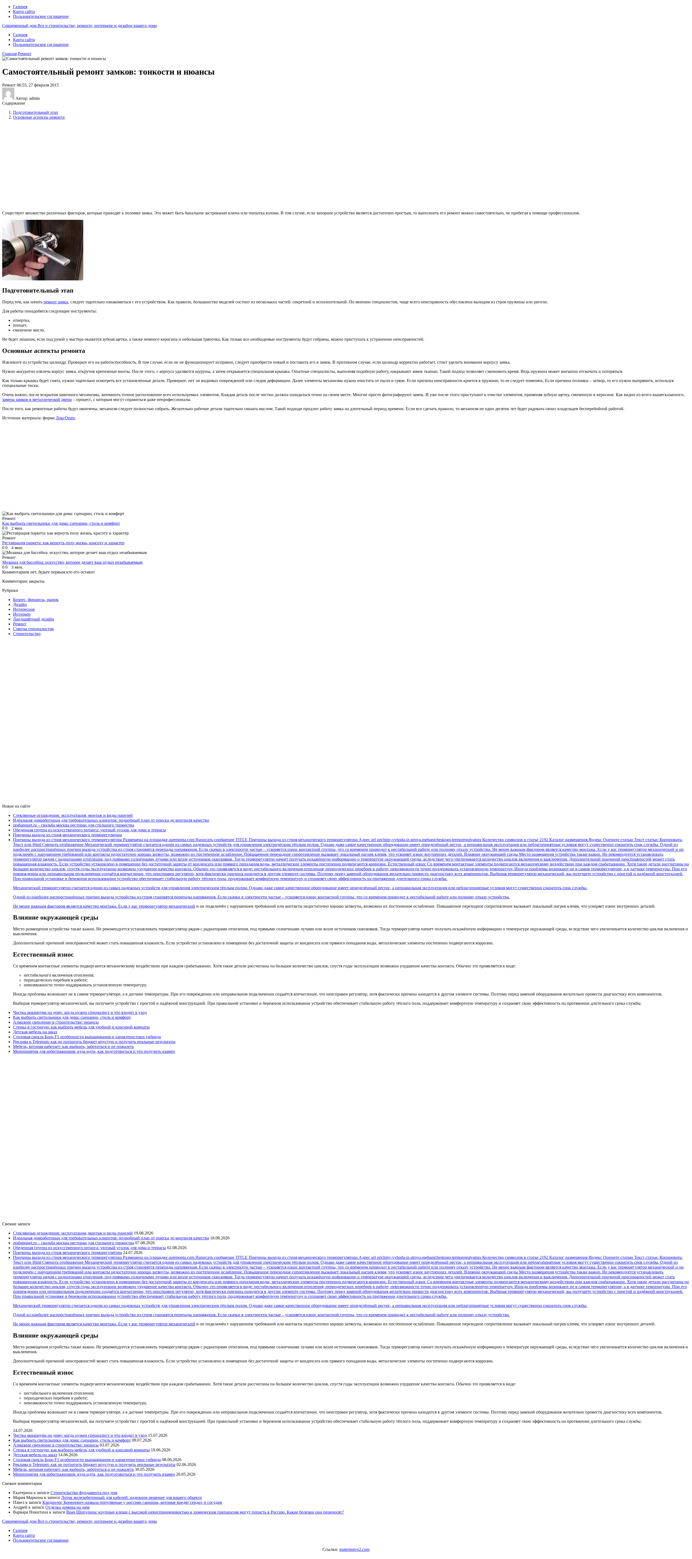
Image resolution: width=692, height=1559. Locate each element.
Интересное (24, 609)
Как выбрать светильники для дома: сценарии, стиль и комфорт (72, 1017)
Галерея (20, 6)
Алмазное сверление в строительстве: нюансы (56, 1022)
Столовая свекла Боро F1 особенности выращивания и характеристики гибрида (87, 1036)
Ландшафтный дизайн (33, 619)
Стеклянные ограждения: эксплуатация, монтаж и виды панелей (73, 815)
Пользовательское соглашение (41, 16)
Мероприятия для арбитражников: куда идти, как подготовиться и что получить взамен (94, 1051)
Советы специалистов (33, 628)
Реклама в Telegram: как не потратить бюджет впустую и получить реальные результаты (94, 1041)
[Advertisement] (90, 164)
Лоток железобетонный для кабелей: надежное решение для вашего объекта (131, 1497)
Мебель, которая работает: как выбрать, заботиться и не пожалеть (73, 1046)
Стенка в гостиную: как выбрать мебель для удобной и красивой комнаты (81, 1027)
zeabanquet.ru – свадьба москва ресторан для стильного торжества (73, 825)
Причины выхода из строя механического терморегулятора (67, 834)
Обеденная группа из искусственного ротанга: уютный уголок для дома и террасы (89, 830)
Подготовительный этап (35, 112)
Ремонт (24, 53)
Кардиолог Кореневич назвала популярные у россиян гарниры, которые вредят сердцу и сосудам (132, 1502)
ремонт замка (56, 302)
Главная (9, 53)
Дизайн (20, 604)
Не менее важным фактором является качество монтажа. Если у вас (76, 906)
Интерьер (22, 614)
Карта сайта (24, 11)
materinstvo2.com (354, 1549)
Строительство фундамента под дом (84, 1492)
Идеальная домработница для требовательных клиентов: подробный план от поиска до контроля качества (111, 820)
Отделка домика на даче (67, 1507)
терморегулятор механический (167, 906)
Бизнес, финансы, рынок (36, 599)
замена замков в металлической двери (37, 399)
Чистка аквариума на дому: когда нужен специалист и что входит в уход (80, 1012)
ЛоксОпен (65, 418)
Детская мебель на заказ (35, 1032)
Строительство (27, 633)
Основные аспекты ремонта (39, 117)
